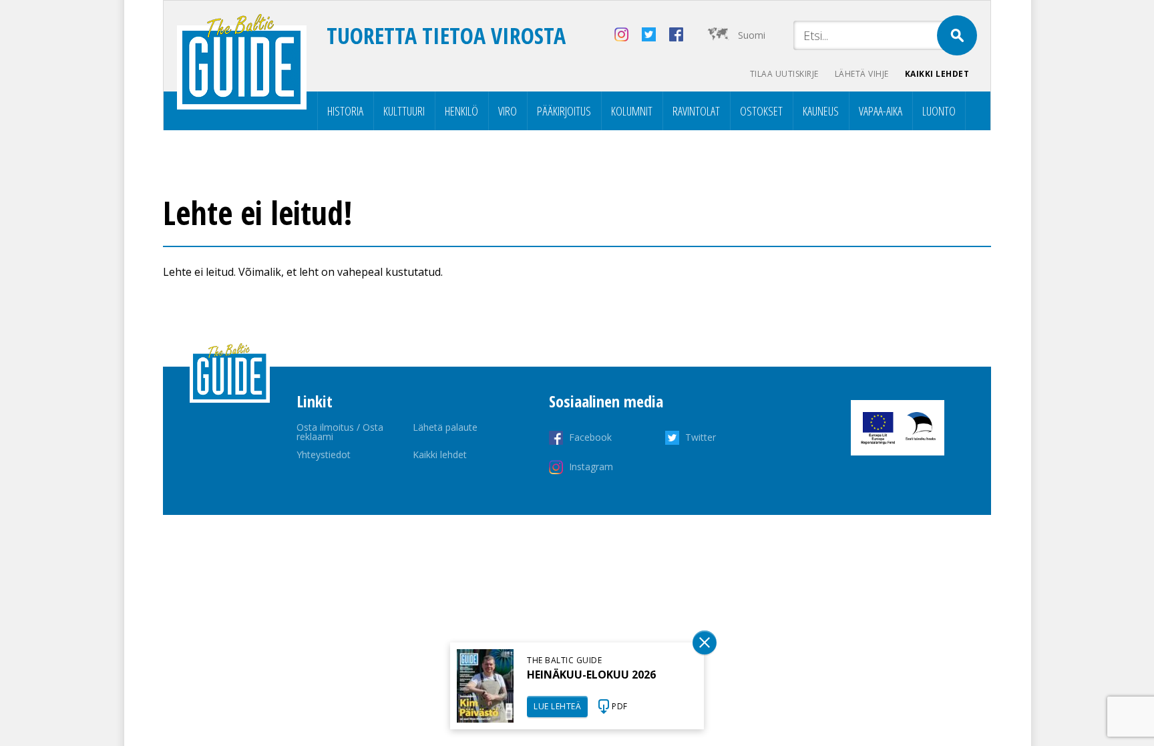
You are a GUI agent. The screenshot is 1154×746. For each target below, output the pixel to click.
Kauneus (821, 111)
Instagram (591, 466)
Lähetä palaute (445, 427)
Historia (345, 111)
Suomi (751, 35)
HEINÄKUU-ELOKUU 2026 (591, 674)
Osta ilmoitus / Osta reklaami (340, 432)
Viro (507, 111)
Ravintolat (696, 111)
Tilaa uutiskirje (784, 73)
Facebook (590, 437)
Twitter (700, 437)
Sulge (705, 642)
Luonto (939, 111)
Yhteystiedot (324, 454)
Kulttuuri (404, 111)
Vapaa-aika (880, 111)
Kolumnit (631, 111)
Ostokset (761, 111)
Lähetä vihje (862, 73)
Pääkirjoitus (564, 111)
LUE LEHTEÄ (557, 706)
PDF (620, 706)
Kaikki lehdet (937, 73)
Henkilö (461, 111)
